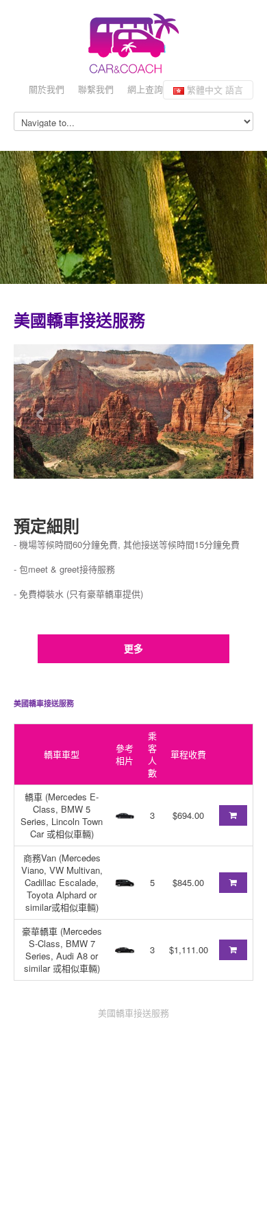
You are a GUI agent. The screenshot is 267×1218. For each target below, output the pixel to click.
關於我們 (46, 88)
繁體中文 (213, 89)
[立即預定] (233, 815)
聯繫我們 (96, 88)
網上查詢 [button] (145, 88)
